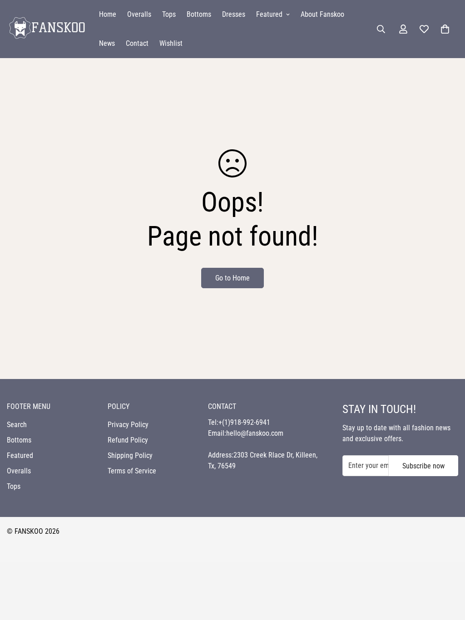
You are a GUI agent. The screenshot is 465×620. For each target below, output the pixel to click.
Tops (169, 14)
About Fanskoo (322, 14)
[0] (445, 29)
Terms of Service (132, 471)
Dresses (233, 14)
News (107, 43)
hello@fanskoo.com (254, 433)
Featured (269, 14)
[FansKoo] (46, 28)
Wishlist (171, 43)
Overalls (139, 14)
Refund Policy (128, 440)
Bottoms (199, 14)
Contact (137, 43)
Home (107, 14)
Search (17, 424)
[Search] (381, 29)
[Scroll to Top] (447, 570)
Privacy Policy (128, 424)
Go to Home (232, 278)
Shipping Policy (130, 455)
